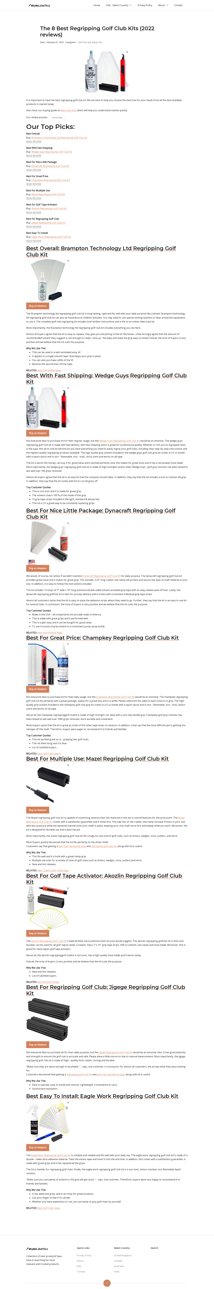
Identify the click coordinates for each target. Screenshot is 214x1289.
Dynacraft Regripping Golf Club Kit (50, 166)
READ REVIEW (33, 141)
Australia (119, 1266)
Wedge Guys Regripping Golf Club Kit (51, 151)
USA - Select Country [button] (117, 5)
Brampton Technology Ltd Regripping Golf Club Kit (59, 137)
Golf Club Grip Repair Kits (90, 42)
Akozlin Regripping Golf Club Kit (48, 208)
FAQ (79, 1266)
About (80, 1260)
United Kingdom (122, 1255)
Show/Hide (57, 117)
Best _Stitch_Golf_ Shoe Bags (53, 870)
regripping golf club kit (103, 846)
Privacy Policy (145, 5)
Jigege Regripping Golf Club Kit (48, 222)
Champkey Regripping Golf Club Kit (50, 180)
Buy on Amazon (37, 305)
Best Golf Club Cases (48, 1208)
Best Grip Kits (68, 110)
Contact (178, 5)
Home (97, 5)
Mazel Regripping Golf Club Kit (48, 194)
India (116, 1271)
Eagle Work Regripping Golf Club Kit (51, 236)
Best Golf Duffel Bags (49, 370)
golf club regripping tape (72, 846)
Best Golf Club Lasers (49, 753)
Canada (118, 1260)
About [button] (161, 5)
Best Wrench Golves (48, 982)
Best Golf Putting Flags (49, 632)
